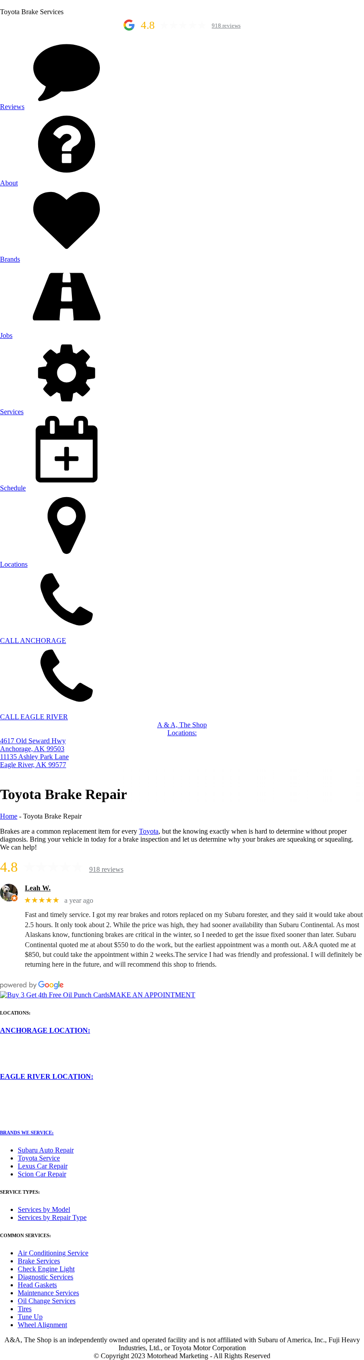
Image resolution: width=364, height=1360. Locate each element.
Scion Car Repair (42, 1174)
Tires (25, 1309)
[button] (182, 73)
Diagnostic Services (45, 1277)
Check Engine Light (46, 1269)
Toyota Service (39, 1158)
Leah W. (38, 888)
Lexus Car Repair (42, 1166)
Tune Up (30, 1317)
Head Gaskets (37, 1285)
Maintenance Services (48, 1293)
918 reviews (226, 26)
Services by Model (44, 1209)
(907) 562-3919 (22, 1068)
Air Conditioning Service (53, 1253)
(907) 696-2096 (22, 1114)
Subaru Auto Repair (46, 1150)
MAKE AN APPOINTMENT (152, 995)
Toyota (148, 831)
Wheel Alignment (42, 1325)
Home (8, 816)
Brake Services (39, 1261)
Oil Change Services (46, 1301)
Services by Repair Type (52, 1217)
